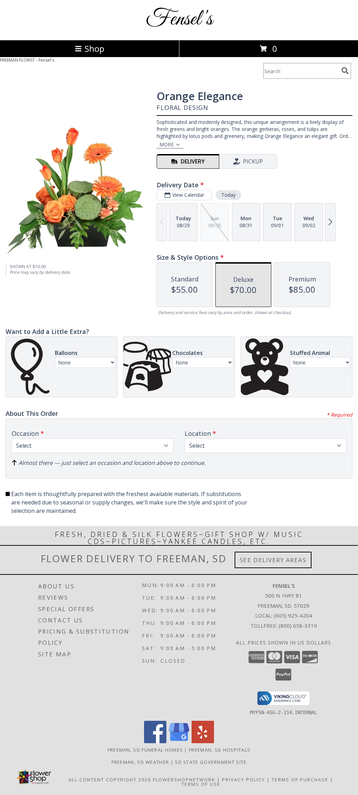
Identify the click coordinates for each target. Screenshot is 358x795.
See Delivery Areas (273, 560)
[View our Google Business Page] (179, 741)
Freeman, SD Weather (140, 762)
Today (228, 194)
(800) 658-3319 (298, 625)
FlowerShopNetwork (184, 779)
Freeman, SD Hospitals (219, 750)
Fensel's (179, 19)
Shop (94, 48)
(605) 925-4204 (293, 615)
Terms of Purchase (300, 779)
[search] (345, 71)
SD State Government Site (210, 762)
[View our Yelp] (203, 741)
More (166, 144)
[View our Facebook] (155, 741)
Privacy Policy (243, 779)
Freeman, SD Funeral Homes (145, 750)
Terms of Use (200, 784)
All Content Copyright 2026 (110, 779)
